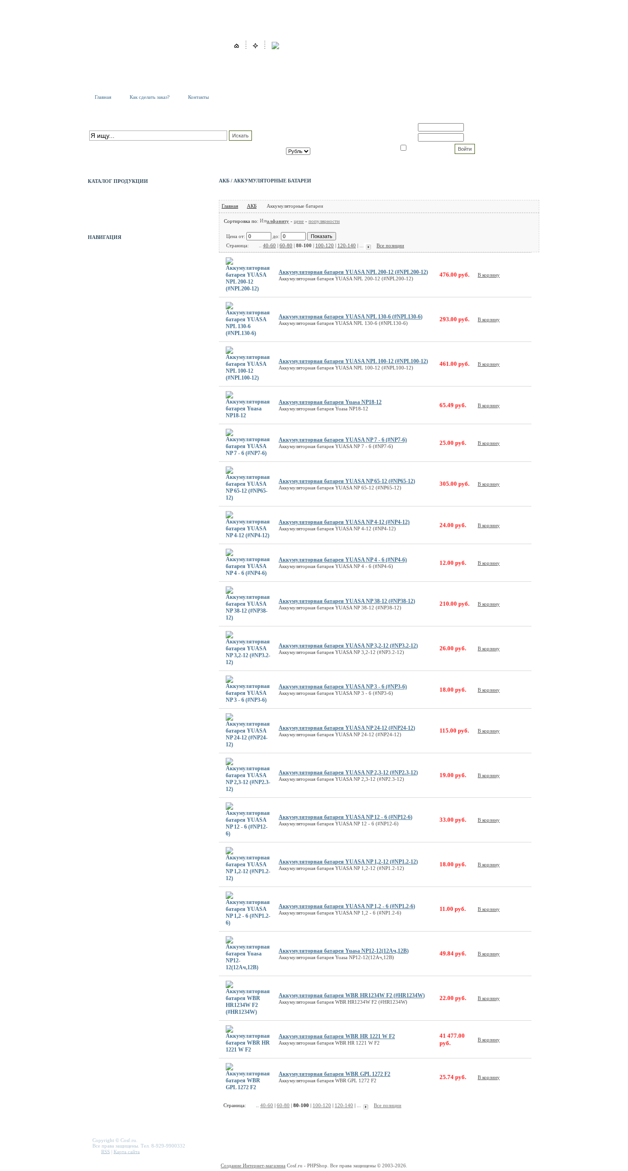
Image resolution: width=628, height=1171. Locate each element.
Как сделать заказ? (150, 97)
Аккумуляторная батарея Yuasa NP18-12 (330, 402)
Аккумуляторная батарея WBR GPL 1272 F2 (334, 1074)
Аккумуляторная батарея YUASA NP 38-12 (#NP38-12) (347, 601)
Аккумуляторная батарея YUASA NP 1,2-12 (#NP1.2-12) (348, 861)
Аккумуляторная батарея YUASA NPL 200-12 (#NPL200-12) (353, 272)
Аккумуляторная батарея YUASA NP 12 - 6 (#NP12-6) (345, 817)
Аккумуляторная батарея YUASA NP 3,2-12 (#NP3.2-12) (348, 645)
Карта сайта (127, 1151)
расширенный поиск (111, 145)
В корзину (489, 275)
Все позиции (390, 245)
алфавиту (278, 221)
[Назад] (253, 245)
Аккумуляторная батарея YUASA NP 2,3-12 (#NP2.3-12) (348, 772)
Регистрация (480, 127)
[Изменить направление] (263, 221)
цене (299, 221)
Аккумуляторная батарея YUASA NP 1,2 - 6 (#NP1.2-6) (347, 906)
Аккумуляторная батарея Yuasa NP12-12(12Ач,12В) (344, 951)
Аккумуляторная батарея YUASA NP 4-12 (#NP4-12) (344, 522)
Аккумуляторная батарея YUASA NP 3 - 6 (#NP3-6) (343, 686)
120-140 (346, 245)
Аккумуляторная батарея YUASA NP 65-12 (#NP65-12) (347, 481)
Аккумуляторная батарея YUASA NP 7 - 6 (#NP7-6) (343, 440)
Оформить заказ (340, 144)
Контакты (198, 97)
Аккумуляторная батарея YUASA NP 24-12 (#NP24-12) (347, 728)
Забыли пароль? (485, 137)
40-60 (269, 245)
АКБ (252, 206)
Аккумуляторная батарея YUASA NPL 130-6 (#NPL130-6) (350, 316)
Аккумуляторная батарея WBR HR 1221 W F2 (337, 1036)
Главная (103, 97)
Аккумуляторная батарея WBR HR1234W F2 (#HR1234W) (352, 995)
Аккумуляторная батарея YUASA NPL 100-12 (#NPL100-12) (353, 361)
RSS (105, 1151)
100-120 (324, 245)
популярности (324, 221)
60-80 (286, 245)
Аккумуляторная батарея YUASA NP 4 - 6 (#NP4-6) (343, 560)
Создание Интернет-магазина (253, 1165)
